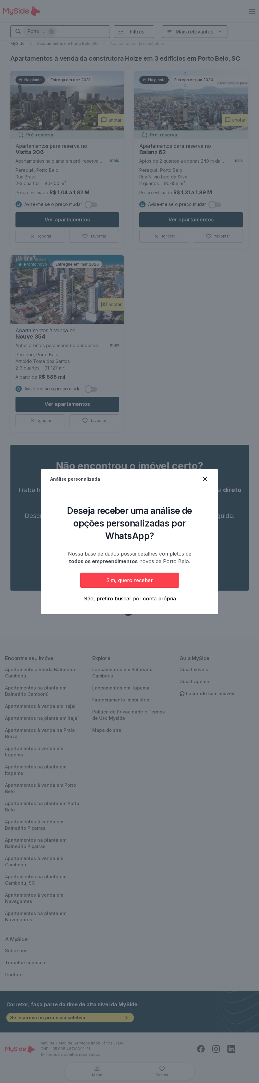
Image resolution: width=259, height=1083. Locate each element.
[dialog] (129, 541)
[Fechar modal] (205, 479)
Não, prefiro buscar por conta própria (129, 598)
